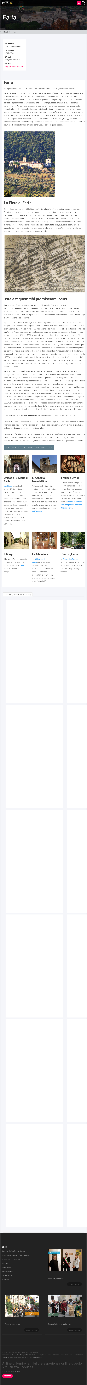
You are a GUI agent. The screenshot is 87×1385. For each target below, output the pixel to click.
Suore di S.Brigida (70, 559)
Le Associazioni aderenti (11, 1259)
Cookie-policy (7, 1275)
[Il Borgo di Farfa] (16, 540)
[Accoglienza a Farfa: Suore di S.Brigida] (72, 540)
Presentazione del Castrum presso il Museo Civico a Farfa (71, 505)
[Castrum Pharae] (7, 2)
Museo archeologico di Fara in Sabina (15, 1255)
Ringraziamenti (7, 1271)
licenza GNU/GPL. (37, 1357)
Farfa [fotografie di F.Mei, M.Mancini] (18, 594)
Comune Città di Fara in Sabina (13, 1251)
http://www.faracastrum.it (14, 66)
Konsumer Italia (31, 1355)
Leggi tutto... (74, 1284)
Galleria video (7, 1267)
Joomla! (4, 1357)
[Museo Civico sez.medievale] (72, 464)
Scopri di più (16, 1371)
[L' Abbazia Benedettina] (44, 464)
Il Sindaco (5, 1279)
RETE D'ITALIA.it (17, 1355)
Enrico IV (5, 1263)
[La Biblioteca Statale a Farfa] (44, 540)
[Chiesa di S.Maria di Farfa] (16, 464)
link (22, 565)
